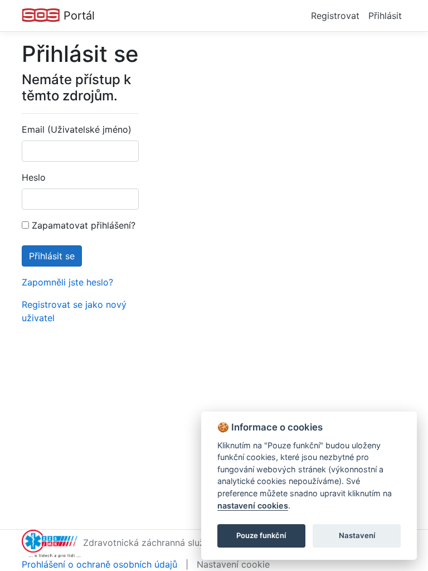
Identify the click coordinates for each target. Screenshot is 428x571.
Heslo (34, 177)
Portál (77, 15)
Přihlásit (385, 15)
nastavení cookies (252, 505)
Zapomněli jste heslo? (67, 282)
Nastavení (357, 535)
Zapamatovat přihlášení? (82, 225)
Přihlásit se (52, 256)
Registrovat (335, 15)
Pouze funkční (261, 535)
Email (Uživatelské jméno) (77, 129)
